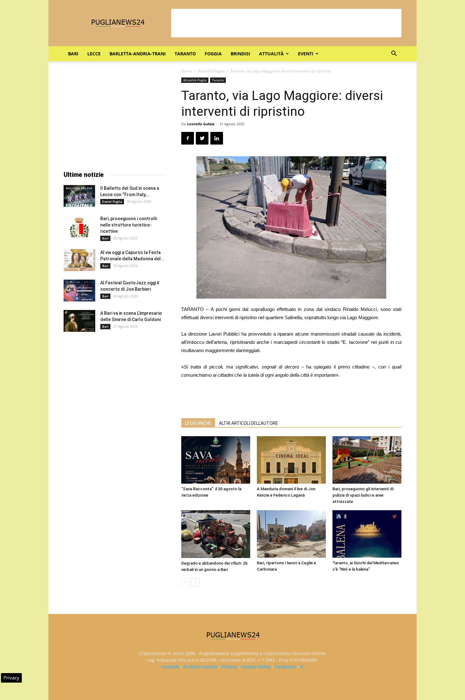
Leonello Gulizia (200, 123)
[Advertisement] (286, 23)
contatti (170, 667)
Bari (73, 54)
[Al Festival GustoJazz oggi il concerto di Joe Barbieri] (79, 290)
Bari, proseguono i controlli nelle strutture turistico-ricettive (128, 225)
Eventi (305, 54)
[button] (393, 54)
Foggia (213, 54)
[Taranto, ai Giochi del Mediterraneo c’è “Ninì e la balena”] (366, 534)
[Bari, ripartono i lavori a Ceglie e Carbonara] (291, 534)
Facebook (285, 667)
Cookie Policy (256, 667)
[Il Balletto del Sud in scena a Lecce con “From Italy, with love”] (79, 196)
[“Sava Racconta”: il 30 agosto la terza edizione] (215, 460)
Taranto (185, 54)
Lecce (94, 54)
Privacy (229, 667)
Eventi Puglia (112, 201)
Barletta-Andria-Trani (137, 54)
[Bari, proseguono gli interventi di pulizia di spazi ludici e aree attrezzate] (366, 460)
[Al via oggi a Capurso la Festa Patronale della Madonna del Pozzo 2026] (79, 260)
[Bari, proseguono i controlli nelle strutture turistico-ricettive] (79, 226)
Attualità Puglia (211, 71)
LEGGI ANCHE (198, 423)
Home (186, 71)
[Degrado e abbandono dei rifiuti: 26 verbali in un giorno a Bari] (215, 534)
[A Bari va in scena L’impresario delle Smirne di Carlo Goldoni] (79, 321)
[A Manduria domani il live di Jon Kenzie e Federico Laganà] (291, 460)
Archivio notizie (200, 667)
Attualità (271, 54)
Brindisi (240, 54)
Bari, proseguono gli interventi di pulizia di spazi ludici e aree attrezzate (363, 495)
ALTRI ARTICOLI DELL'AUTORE (248, 423)
